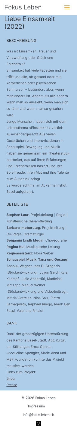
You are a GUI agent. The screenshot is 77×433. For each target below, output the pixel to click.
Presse (11, 385)
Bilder (10, 378)
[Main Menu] (67, 7)
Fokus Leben (23, 7)
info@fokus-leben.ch (38, 415)
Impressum (36, 406)
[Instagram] (38, 423)
